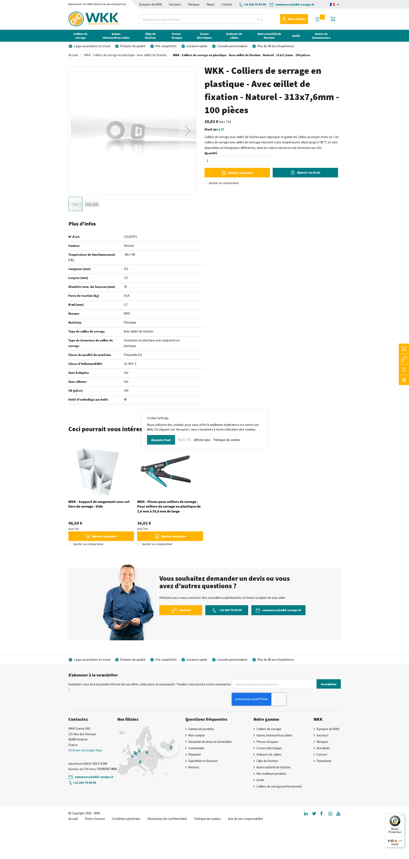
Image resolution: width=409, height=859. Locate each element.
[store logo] (86, 18)
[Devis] (404, 369)
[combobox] (200, 19)
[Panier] (404, 349)
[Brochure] (404, 380)
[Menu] (402, 815)
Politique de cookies (226, 440)
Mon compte (297, 19)
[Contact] (404, 359)
